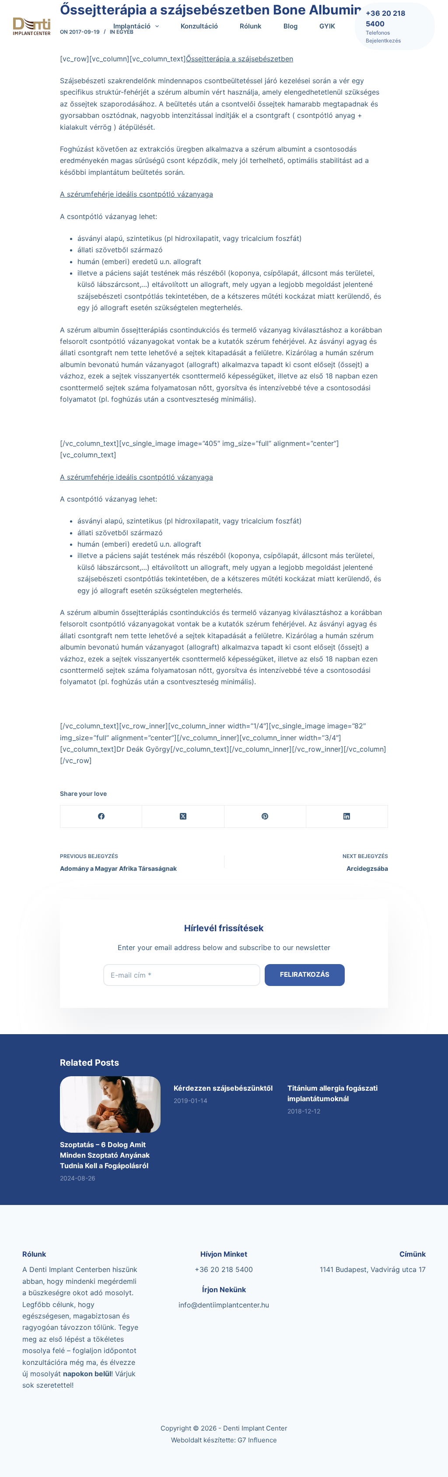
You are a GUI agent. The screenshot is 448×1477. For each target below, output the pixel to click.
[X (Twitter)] (183, 817)
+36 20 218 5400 (224, 1269)
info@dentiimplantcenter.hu (223, 1304)
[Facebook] (101, 817)
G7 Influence (257, 1440)
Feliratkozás (304, 974)
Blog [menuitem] (291, 26)
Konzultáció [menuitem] (199, 26)
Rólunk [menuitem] (251, 26)
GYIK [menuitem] (327, 26)
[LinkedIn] (347, 817)
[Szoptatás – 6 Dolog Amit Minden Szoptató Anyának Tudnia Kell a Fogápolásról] (110, 1104)
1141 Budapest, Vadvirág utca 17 (373, 1269)
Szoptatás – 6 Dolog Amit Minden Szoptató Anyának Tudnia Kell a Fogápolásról (105, 1155)
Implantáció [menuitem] (131, 26)
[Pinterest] (265, 817)
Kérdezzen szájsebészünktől (223, 1088)
